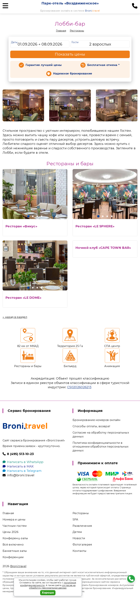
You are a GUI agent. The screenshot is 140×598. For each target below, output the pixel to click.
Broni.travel (18, 566)
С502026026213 (79, 387)
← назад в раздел (15, 317)
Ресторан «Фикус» (21, 226)
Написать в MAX (20, 466)
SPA (75, 519)
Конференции (13, 557)
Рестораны (77, 30)
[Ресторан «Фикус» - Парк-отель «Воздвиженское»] (35, 194)
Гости (75, 42)
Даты (14, 42)
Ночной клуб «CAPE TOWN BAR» (103, 248)
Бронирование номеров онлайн (97, 420)
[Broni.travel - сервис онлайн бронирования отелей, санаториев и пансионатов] (25, 426)
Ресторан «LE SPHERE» (94, 226)
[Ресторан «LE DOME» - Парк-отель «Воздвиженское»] (35, 265)
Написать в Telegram (24, 471)
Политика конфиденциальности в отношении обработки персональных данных (100, 446)
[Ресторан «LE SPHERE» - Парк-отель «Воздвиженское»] (105, 194)
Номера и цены (14, 519)
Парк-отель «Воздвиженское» (70, 3)
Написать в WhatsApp (25, 462)
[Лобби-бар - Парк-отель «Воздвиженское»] (23, 105)
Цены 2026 (10, 532)
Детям (77, 532)
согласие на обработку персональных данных (52, 586)
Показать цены (70, 54)
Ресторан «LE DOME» (23, 298)
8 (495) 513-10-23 (20, 454)
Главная (61, 30)
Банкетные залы (15, 550)
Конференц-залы (15, 538)
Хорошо (48, 592)
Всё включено (13, 544)
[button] (28, 216)
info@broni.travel (20, 475)
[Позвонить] (134, 6)
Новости (79, 538)
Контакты (80, 550)
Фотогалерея (82, 544)
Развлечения (82, 525)
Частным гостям (15, 525)
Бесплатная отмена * (103, 65)
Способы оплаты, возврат (91, 426)
